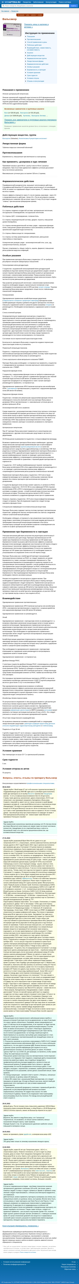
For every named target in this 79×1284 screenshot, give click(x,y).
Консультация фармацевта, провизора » (21, 1226)
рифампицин (15, 710)
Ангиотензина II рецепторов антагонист (33, 138)
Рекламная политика (68, 1267)
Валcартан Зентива (39, 115)
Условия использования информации (16, 1262)
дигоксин (52, 723)
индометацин (14, 726)
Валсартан (24, 113)
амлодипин (37, 726)
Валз (6, 113)
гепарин (48, 305)
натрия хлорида (44, 287)
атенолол (6, 726)
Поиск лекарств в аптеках (28, 1252)
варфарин (36, 723)
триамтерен (26, 300)
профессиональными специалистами (40, 783)
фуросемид (44, 723)
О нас (74, 1262)
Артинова (26, 115)
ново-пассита (40, 1171)
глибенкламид (48, 726)
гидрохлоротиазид (26, 726)
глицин (15, 1177)
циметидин (28, 723)
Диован (7, 115)
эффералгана (27, 878)
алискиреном (12, 388)
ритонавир (48, 710)
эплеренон (18, 300)
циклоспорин (24, 710)
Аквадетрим (47, 794)
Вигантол (31, 794)
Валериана (25, 1168)
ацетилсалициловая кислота (31, 447)
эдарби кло (27, 1134)
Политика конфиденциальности (14, 1264)
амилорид (34, 300)
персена (49, 1171)
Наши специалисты (69, 1264)
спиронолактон (8, 300)
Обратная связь (70, 1269)
